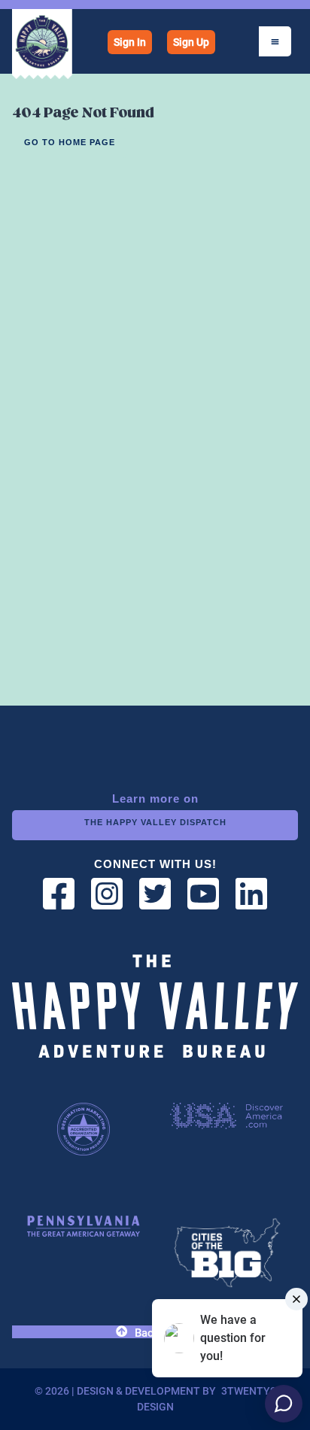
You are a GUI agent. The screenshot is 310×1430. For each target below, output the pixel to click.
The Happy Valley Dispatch (155, 822)
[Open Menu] (275, 41)
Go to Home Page (69, 142)
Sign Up (191, 42)
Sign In (130, 42)
